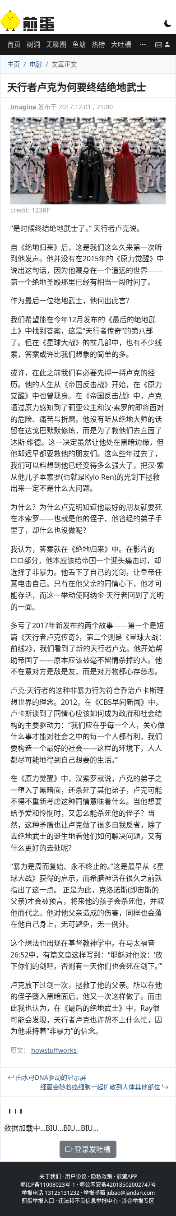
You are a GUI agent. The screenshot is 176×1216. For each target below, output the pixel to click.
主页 (13, 64)
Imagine (23, 106)
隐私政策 (101, 1176)
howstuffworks (54, 1050)
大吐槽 (121, 44)
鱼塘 (79, 44)
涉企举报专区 (138, 1201)
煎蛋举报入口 (38, 1201)
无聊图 (56, 44)
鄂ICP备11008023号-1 (47, 1184)
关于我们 (50, 1176)
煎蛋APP (126, 1176)
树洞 (33, 44)
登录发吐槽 (92, 1149)
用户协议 (76, 1176)
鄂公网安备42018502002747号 (117, 1184)
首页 (14, 44)
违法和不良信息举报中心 (88, 1201)
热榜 (98, 44)
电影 (35, 64)
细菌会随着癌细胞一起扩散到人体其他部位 (101, 1086)
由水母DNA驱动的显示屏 (50, 1077)
